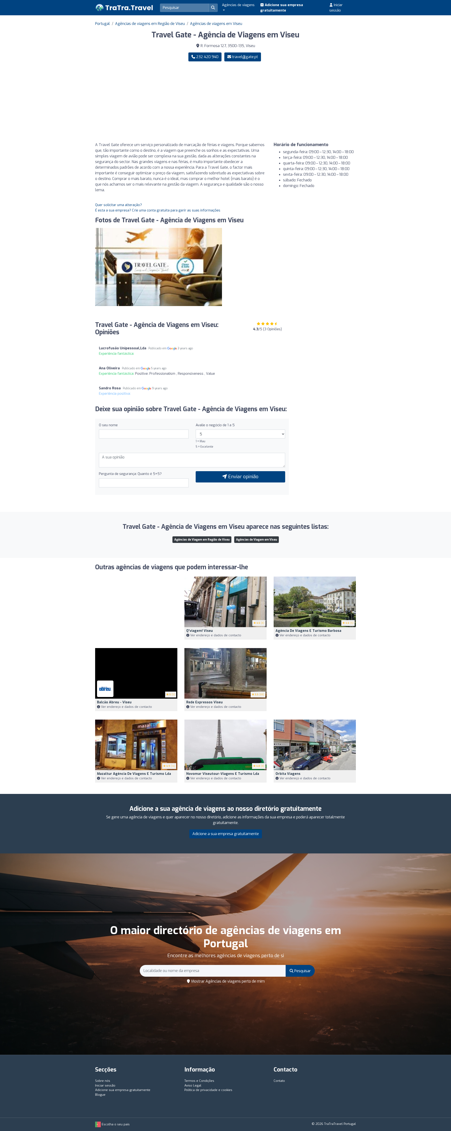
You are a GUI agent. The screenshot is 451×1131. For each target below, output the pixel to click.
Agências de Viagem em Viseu (256, 540)
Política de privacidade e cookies (208, 1090)
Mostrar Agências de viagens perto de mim (227, 981)
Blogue (100, 1095)
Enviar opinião (242, 477)
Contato (279, 1081)
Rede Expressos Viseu (204, 702)
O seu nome (108, 425)
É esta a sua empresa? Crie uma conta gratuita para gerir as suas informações (157, 210)
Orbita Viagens (288, 774)
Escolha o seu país (115, 1124)
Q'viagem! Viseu (199, 631)
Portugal (102, 23)
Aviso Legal (192, 1085)
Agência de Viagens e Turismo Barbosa (308, 631)
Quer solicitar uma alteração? (118, 205)
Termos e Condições (199, 1081)
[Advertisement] (292, 102)
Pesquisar (302, 970)
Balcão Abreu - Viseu (114, 702)
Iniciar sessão (336, 8)
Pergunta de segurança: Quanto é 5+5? (130, 473)
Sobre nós (102, 1081)
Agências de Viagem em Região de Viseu (201, 540)
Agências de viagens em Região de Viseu (150, 23)
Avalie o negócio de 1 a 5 (215, 425)
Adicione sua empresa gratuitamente (281, 8)
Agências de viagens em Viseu (216, 23)
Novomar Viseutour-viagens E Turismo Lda (222, 774)
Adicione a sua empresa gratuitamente (225, 833)
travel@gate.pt (245, 56)
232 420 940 (206, 56)
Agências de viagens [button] (238, 5)
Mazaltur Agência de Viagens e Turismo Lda (134, 774)
